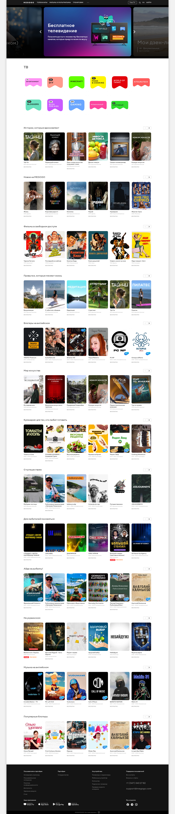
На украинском (32, 618)
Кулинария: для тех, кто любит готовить (45, 419)
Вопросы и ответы (132, 778)
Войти (148, 2)
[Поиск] (140, 3)
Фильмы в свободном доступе (40, 226)
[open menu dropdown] (88, 2)
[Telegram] (132, 804)
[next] (149, 128)
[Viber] (136, 804)
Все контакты (130, 775)
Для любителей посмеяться (39, 519)
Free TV (132, 2)
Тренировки (78, 2)
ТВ (26, 67)
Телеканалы (42, 2)
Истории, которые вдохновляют (41, 127)
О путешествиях (33, 469)
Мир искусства (32, 370)
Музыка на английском (36, 667)
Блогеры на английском (37, 323)
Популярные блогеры (36, 716)
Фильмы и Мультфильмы (60, 2)
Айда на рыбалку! (33, 568)
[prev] (145, 128)
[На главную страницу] (29, 2)
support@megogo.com (138, 788)
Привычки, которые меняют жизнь (43, 275)
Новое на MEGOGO (34, 177)
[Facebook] (127, 804)
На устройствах (97, 771)
